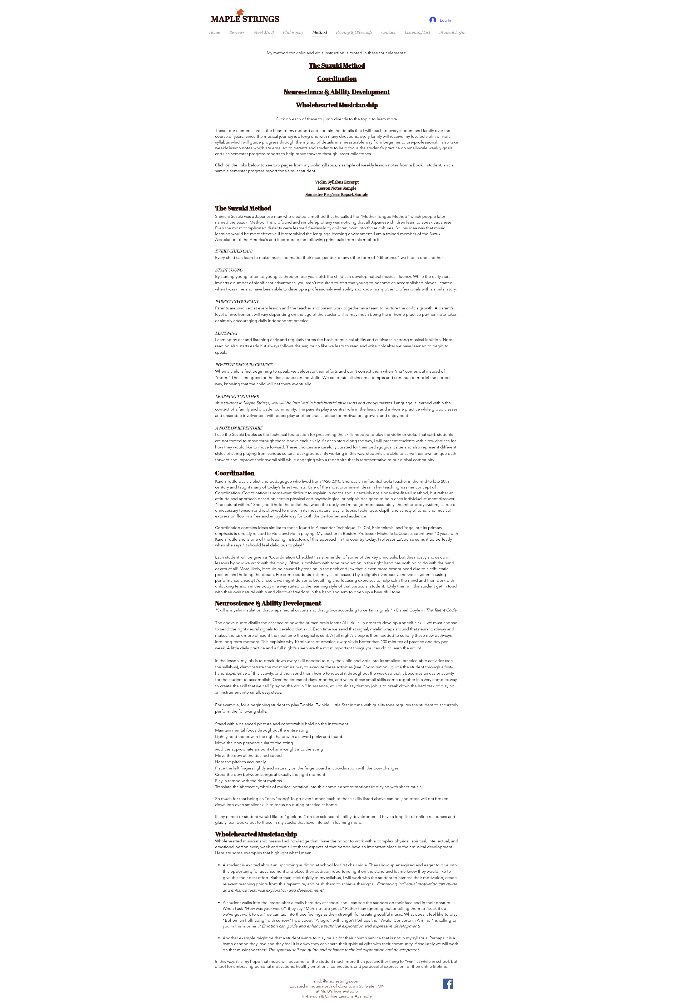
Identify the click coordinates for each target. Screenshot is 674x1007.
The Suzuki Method (337, 66)
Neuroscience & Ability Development (337, 92)
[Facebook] (448, 984)
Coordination (337, 79)
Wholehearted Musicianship (337, 105)
